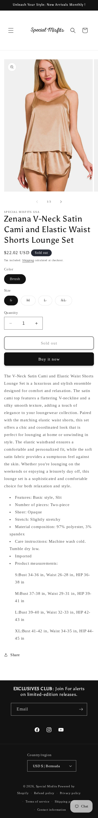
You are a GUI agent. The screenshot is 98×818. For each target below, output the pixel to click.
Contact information (51, 809)
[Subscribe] (81, 709)
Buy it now (49, 359)
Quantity (11, 313)
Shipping (28, 260)
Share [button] (15, 655)
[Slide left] (37, 202)
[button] (11, 30)
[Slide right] (61, 202)
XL (66, 301)
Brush (18, 280)
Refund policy (44, 793)
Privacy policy (70, 793)
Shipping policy (66, 801)
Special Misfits (47, 786)
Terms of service (37, 801)
